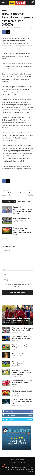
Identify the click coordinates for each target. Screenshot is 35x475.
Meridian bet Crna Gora (17, 459)
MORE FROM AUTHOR (24, 202)
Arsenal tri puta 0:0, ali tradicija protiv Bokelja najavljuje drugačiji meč (22, 401)
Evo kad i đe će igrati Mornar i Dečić (8, 194)
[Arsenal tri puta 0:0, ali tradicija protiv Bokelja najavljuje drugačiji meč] (6, 401)
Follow (29, 415)
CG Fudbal (7, 28)
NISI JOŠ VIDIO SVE (18, 353)
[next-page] (6, 239)
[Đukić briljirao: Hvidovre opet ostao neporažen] (6, 364)
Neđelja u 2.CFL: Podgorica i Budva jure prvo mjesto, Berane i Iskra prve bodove (22, 372)
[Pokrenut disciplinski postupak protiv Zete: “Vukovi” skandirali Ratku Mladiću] (7, 230)
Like (30, 411)
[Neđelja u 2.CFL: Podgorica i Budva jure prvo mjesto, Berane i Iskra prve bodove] (6, 372)
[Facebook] (4, 32)
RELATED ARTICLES (9, 202)
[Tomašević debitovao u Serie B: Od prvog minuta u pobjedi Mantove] (6, 383)
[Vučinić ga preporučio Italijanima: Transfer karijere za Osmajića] (6, 330)
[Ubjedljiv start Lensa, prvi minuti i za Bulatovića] (6, 393)
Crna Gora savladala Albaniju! (26, 194)
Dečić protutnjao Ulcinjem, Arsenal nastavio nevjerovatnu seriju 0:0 (17, 319)
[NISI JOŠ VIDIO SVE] (6, 355)
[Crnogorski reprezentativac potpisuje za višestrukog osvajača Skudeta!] (7, 209)
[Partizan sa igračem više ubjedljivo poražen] (7, 220)
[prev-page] (3, 239)
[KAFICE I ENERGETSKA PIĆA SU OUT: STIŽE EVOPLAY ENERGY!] (6, 338)
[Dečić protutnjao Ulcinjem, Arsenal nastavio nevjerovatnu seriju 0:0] (17, 315)
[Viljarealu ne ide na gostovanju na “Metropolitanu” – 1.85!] (6, 347)
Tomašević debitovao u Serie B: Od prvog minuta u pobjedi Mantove (22, 382)
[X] (8, 32)
